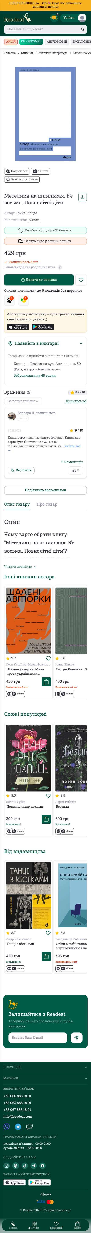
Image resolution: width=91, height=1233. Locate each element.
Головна (10, 53)
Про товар (47, 504)
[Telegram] (34, 1166)
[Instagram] (6, 1166)
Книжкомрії (31, 41)
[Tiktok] (25, 1166)
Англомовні (57, 41)
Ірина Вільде (27, 213)
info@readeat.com (17, 1116)
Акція (11, 41)
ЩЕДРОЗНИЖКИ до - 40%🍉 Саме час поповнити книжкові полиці (45, 5)
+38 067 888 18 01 (17, 1110)
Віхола (34, 220)
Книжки (27, 53)
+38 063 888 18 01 (17, 1103)
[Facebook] (42, 1166)
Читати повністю (18, 567)
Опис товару (17, 504)
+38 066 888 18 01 (17, 1096)
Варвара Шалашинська (36, 413)
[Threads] (16, 1166)
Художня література (53, 53)
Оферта (45, 1194)
